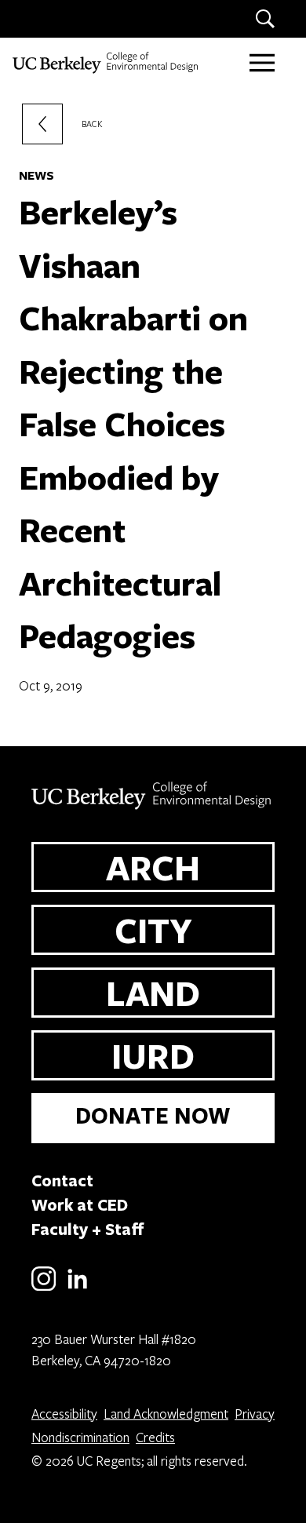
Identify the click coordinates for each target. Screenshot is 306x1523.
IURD (153, 1055)
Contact (62, 1180)
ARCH (153, 867)
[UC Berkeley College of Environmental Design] (107, 63)
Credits (155, 1437)
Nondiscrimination (80, 1437)
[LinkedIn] (77, 1288)
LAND (153, 992)
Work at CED (79, 1204)
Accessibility (64, 1414)
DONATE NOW (153, 1115)
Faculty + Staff (87, 1229)
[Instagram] (43, 1288)
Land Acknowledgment (166, 1414)
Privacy (255, 1414)
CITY (153, 929)
